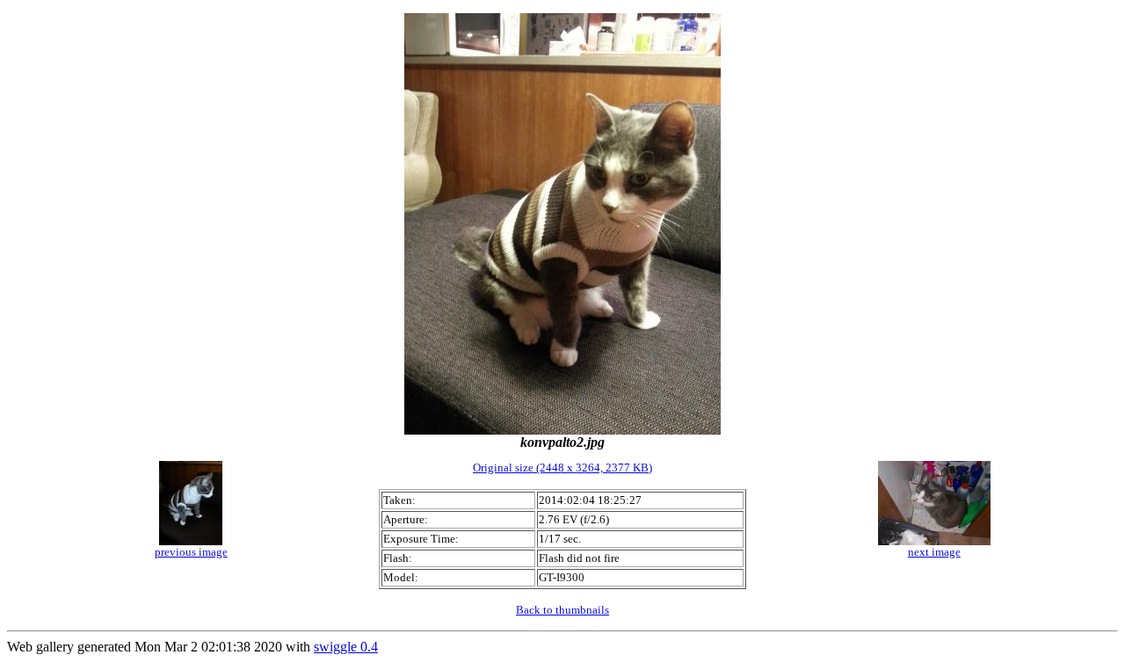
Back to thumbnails (562, 609)
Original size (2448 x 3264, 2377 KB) (562, 467)
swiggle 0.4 (346, 646)
